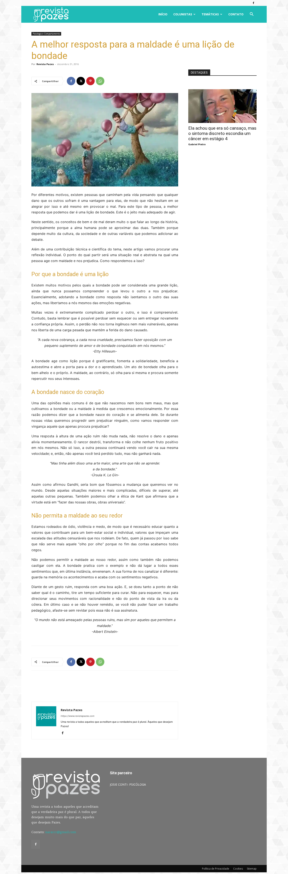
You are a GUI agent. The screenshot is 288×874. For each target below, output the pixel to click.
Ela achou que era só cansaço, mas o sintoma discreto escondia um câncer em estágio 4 (222, 133)
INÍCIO (162, 14)
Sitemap (252, 868)
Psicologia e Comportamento (46, 33)
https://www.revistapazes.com (77, 715)
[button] (251, 15)
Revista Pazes (45, 64)
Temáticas (210, 14)
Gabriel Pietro (197, 144)
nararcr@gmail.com (60, 832)
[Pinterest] (90, 81)
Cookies (238, 868)
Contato (236, 14)
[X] (81, 81)
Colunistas (182, 14)
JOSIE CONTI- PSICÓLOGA (128, 784)
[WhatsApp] (100, 81)
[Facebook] (253, 3)
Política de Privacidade (215, 868)
